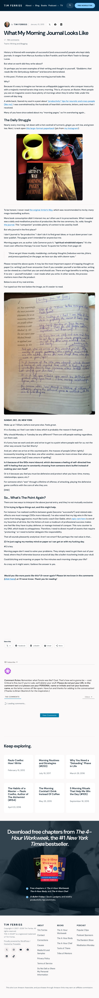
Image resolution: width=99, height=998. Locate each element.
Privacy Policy (43, 958)
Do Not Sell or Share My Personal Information (46, 971)
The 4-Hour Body (65, 938)
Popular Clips (83, 930)
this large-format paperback (40, 128)
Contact (41, 935)
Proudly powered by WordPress (16, 941)
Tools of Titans (63, 948)
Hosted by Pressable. (12, 944)
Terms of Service (44, 963)
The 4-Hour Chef (64, 943)
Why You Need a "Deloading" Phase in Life (80, 763)
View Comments (49, 715)
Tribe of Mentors (64, 953)
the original (41, 210)
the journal (9, 224)
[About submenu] (33, 5)
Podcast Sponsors (85, 935)
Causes (40, 945)
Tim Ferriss (42, 930)
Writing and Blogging (18, 44)
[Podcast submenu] (58, 5)
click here (10, 579)
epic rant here (79, 518)
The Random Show (85, 940)
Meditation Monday (85, 945)
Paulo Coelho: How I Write (16, 762)
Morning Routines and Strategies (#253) (49, 763)
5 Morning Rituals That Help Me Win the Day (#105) (80, 791)
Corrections (42, 940)
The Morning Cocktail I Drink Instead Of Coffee (49, 791)
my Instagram (71, 128)
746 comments (12, 40)
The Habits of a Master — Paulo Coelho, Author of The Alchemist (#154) (18, 794)
